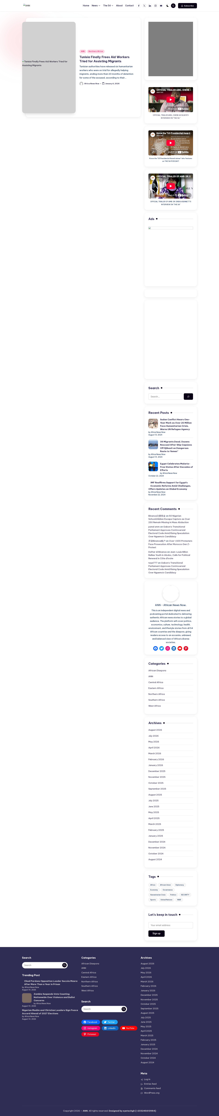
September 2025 (157, 788)
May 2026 (153, 741)
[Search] (188, 396)
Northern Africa (96, 51)
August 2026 (155, 730)
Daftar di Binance (157, 552)
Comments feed (152, 1088)
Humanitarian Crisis (158, 895)
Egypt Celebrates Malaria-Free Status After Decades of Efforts (176, 467)
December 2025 (156, 771)
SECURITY (185, 895)
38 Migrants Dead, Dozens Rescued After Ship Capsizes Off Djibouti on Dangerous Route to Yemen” (176, 446)
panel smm (154, 526)
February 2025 (156, 830)
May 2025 (153, 812)
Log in (147, 1079)
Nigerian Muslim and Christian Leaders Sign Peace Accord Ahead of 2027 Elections (50, 1012)
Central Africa (155, 682)
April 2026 (154, 747)
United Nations (166, 900)
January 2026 (155, 765)
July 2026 (153, 735)
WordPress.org (151, 1092)
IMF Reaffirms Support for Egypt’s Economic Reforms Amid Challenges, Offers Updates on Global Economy (169, 485)
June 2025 (153, 806)
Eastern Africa (155, 688)
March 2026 (154, 753)
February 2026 (156, 759)
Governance (168, 890)
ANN (83, 51)
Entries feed (150, 1083)
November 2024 (157, 847)
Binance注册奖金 (156, 515)
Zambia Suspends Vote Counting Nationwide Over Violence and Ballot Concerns (54, 997)
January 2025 (155, 835)
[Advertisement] (170, 322)
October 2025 (155, 783)
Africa (152, 885)
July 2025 (153, 800)
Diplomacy (180, 885)
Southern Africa (156, 700)
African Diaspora (157, 670)
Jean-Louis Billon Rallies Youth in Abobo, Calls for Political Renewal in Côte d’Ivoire (169, 555)
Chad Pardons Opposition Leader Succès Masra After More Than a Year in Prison (50, 983)
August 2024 (155, 859)
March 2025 (154, 824)
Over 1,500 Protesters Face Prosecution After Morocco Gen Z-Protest (170, 544)
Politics (173, 895)
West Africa (154, 705)
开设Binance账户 (156, 541)
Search (153, 388)
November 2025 (157, 777)
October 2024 (155, 853)
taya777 (152, 562)
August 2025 (155, 794)
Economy (154, 890)
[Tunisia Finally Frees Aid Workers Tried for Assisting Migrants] (49, 86)
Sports (153, 900)
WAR (179, 900)
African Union (165, 885)
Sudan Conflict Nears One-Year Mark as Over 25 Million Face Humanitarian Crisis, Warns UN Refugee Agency (176, 424)
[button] (187, 5)
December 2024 (156, 841)
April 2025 (154, 818)
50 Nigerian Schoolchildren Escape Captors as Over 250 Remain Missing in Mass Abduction (169, 519)
